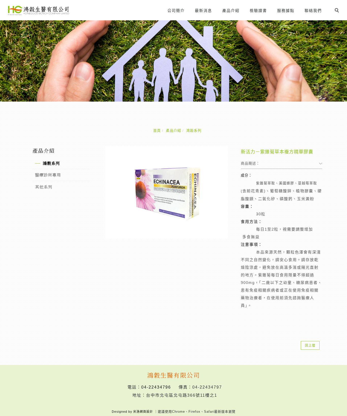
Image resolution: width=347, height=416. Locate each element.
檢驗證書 (258, 10)
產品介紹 (231, 10)
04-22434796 (156, 387)
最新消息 (203, 10)
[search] (337, 11)
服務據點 (285, 10)
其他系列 (43, 187)
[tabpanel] (173, 61)
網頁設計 (146, 411)
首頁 (157, 131)
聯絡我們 (313, 10)
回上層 (310, 345)
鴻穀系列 (193, 131)
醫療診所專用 (48, 175)
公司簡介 (176, 10)
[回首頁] (38, 10)
